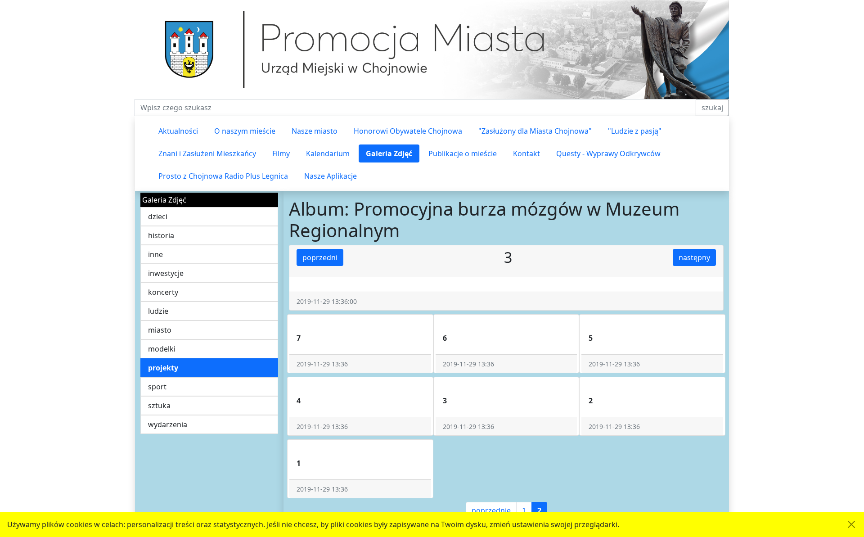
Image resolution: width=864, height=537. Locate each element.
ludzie (158, 311)
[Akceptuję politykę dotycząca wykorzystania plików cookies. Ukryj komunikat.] (851, 524)
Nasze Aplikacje (330, 176)
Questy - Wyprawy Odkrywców (608, 153)
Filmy (281, 153)
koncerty (163, 292)
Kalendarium (328, 153)
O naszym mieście (244, 131)
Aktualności (178, 131)
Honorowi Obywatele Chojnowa (408, 131)
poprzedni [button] (320, 257)
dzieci (157, 216)
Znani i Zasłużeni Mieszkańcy (207, 153)
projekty (163, 368)
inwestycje (166, 273)
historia (161, 235)
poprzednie (491, 510)
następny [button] (694, 257)
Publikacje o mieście (462, 153)
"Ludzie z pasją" (635, 131)
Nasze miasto (315, 131)
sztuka (159, 406)
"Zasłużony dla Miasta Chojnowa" (535, 131)
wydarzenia (167, 424)
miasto (159, 330)
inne (155, 254)
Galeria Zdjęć (389, 153)
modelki (162, 349)
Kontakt (526, 153)
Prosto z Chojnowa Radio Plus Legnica (223, 176)
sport (157, 387)
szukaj (712, 108)
